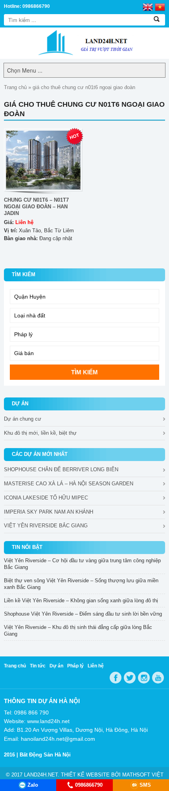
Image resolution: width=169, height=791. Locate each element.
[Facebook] (115, 677)
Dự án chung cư (22, 419)
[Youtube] (158, 677)
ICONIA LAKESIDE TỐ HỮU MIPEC (46, 498)
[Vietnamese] (160, 7)
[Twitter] (130, 677)
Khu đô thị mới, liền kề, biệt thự (40, 433)
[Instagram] (144, 677)
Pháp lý (75, 666)
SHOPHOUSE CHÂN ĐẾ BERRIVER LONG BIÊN (61, 469)
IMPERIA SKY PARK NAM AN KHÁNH (48, 512)
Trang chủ (15, 87)
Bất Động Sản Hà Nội (45, 755)
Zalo (33, 785)
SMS (145, 785)
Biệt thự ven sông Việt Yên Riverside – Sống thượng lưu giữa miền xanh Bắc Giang (81, 584)
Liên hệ (96, 666)
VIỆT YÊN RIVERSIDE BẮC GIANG (46, 526)
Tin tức (38, 666)
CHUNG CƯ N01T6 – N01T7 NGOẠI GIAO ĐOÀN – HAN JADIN (36, 206)
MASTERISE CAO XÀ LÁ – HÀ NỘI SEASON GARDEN (68, 484)
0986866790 (89, 785)
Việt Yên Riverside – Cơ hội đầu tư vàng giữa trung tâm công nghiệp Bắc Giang (82, 564)
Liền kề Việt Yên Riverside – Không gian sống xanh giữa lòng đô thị (81, 600)
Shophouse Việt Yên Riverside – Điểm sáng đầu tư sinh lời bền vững (83, 614)
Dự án (56, 666)
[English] (148, 7)
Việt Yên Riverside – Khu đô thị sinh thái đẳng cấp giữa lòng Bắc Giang (78, 630)
